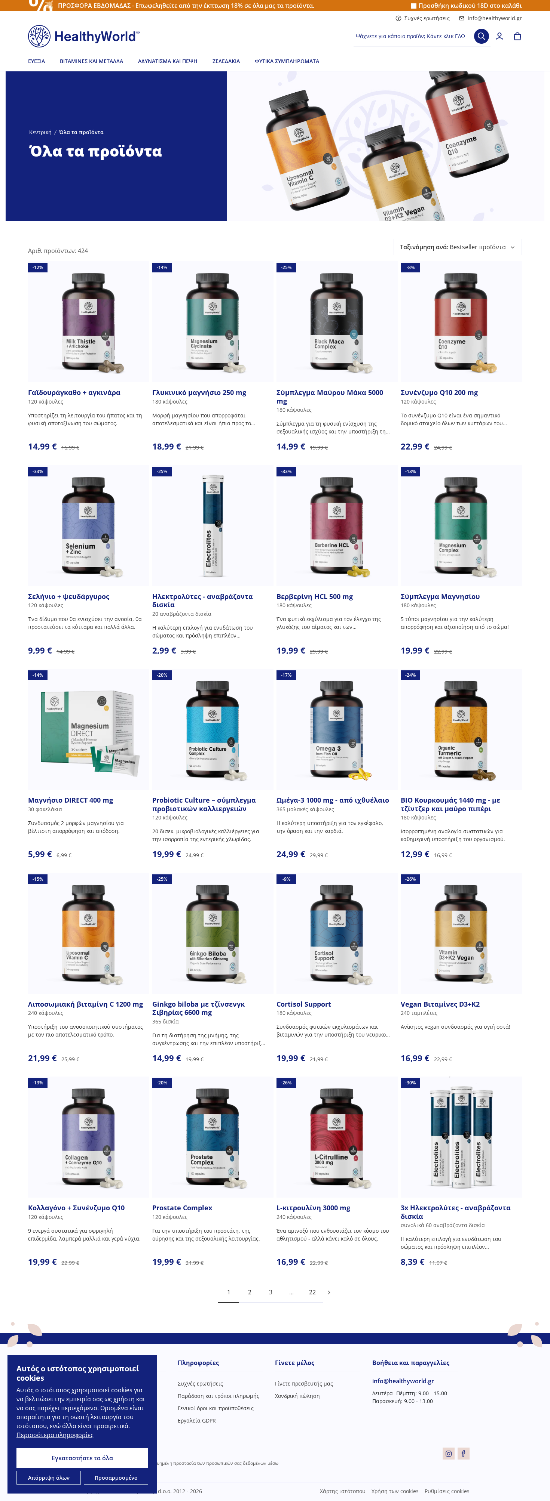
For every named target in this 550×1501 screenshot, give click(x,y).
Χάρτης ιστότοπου (343, 1491)
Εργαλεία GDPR (197, 1420)
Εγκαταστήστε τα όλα (82, 1458)
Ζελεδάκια (226, 61)
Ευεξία (36, 61)
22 (312, 1292)
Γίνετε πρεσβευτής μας (304, 1383)
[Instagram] (449, 1454)
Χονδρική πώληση (297, 1395)
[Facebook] (464, 1454)
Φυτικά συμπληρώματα (287, 61)
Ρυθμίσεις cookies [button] (447, 1491)
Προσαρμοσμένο (116, 1477)
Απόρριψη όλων (49, 1477)
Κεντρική (40, 132)
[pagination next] (329, 1292)
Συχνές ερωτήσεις (427, 18)
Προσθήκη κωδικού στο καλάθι (470, 6)
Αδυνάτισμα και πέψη (168, 61)
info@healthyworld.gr (495, 18)
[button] (458, 247)
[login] (499, 36)
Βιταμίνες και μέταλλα (91, 61)
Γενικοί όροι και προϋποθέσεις (216, 1408)
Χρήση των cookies (395, 1491)
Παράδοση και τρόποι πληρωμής (218, 1395)
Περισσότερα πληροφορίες (55, 1435)
